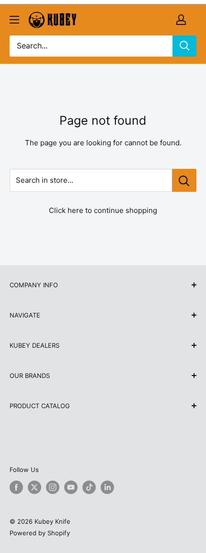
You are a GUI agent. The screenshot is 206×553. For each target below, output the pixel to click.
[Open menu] (14, 20)
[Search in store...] (184, 180)
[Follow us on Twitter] (34, 487)
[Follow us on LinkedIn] (107, 487)
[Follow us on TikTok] (89, 487)
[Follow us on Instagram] (52, 487)
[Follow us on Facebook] (16, 487)
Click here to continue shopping (103, 210)
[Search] (184, 46)
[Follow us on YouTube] (71, 487)
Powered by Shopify (40, 533)
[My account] (181, 19)
